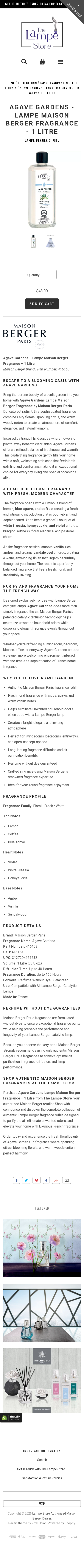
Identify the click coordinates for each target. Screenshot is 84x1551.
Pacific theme (17, 1523)
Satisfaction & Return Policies (42, 1478)
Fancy (46, 1180)
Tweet (26, 1180)
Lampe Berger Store (42, 140)
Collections (27, 83)
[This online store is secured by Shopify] (11, 1421)
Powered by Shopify (61, 1523)
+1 (56, 1180)
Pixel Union (39, 1523)
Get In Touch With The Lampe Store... (42, 1469)
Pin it (37, 1180)
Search (42, 1460)
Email (66, 1180)
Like (16, 1180)
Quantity (33, 275)
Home (11, 83)
